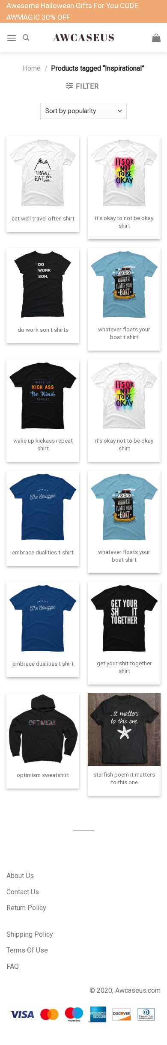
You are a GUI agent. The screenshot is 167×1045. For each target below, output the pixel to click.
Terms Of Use (27, 950)
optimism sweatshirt (43, 774)
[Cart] (156, 37)
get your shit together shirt (124, 667)
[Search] (26, 38)
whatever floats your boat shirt (124, 555)
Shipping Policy (29, 934)
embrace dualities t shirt (43, 663)
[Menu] (11, 37)
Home (32, 68)
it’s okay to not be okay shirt (124, 221)
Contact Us (22, 892)
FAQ (12, 966)
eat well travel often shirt (43, 218)
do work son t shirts (43, 329)
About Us (20, 876)
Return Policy (26, 908)
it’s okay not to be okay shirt (124, 444)
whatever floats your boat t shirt (124, 333)
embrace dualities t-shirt (43, 552)
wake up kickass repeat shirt (43, 444)
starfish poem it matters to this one (124, 778)
